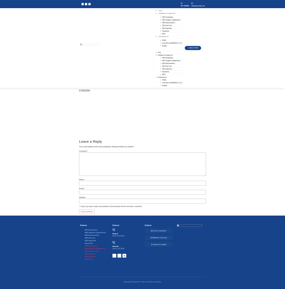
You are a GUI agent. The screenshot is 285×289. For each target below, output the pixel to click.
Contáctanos (163, 36)
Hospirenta (165, 31)
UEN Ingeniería (167, 28)
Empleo (164, 46)
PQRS (164, 40)
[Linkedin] (82, 4)
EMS (163, 74)
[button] (168, 48)
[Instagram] (86, 4)
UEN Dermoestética (168, 23)
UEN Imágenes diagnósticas (171, 20)
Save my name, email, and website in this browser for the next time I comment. (111, 206)
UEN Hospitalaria (167, 17)
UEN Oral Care (167, 25)
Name (82, 179)
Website (82, 197)
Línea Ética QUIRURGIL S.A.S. (172, 43)
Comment (83, 151)
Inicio (159, 52)
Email (82, 188)
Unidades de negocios (166, 13)
